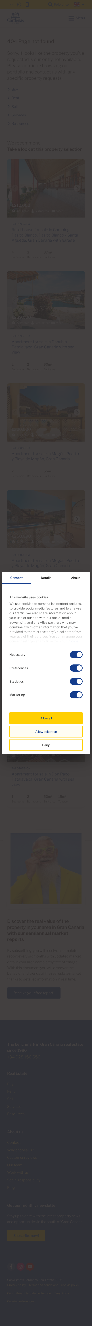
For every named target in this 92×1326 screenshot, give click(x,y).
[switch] (76, 668)
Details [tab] (46, 578)
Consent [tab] (16, 578)
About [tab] (75, 578)
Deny (46, 745)
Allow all (46, 718)
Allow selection (46, 731)
